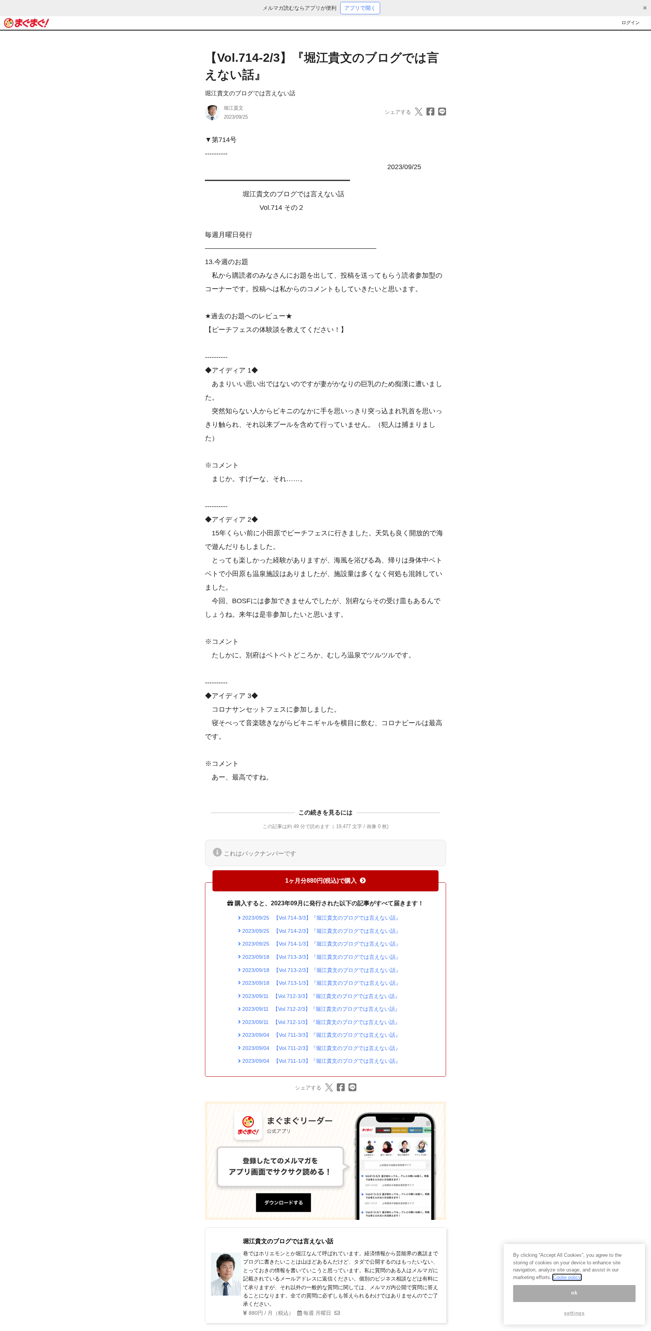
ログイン (631, 22)
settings (574, 1313)
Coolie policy (567, 1277)
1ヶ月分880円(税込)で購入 (321, 880)
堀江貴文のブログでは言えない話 (250, 93)
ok (574, 1293)
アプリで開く (360, 8)
